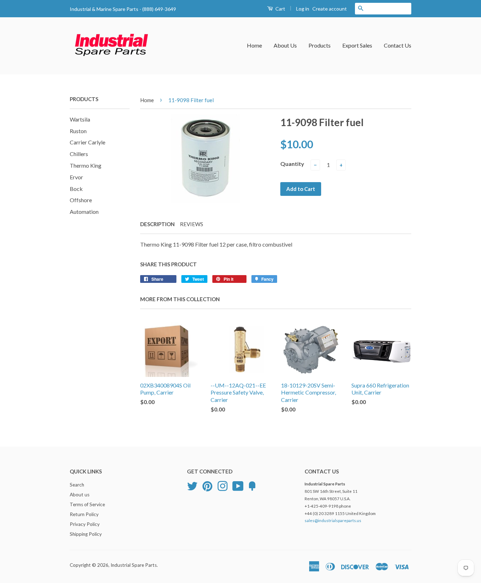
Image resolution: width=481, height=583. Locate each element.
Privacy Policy (85, 524)
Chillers (79, 153)
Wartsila (80, 119)
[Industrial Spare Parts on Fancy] (252, 485)
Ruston (78, 131)
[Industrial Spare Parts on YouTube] (238, 485)
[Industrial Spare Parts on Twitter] (192, 485)
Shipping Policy (86, 534)
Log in (302, 9)
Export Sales (357, 45)
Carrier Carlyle (87, 142)
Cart (279, 9)
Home (254, 45)
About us (79, 494)
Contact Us (397, 45)
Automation (84, 211)
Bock (76, 188)
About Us (285, 45)
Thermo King (85, 165)
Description (157, 224)
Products (319, 45)
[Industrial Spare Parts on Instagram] (222, 485)
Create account (329, 9)
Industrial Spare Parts (134, 565)
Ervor (76, 177)
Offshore (81, 200)
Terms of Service (87, 504)
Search (77, 485)
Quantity (292, 163)
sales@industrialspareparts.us (333, 520)
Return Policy (84, 514)
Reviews (191, 224)
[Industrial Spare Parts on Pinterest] (207, 485)
